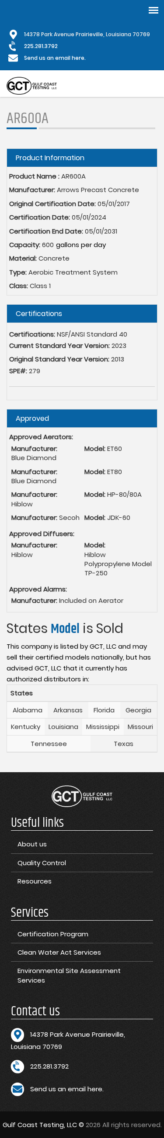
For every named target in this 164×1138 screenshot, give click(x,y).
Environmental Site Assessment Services (69, 975)
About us (32, 844)
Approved (32, 418)
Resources (34, 881)
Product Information (50, 158)
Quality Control (41, 862)
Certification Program (52, 934)
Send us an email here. (55, 58)
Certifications (39, 314)
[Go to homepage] (32, 86)
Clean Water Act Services (59, 952)
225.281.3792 (41, 46)
